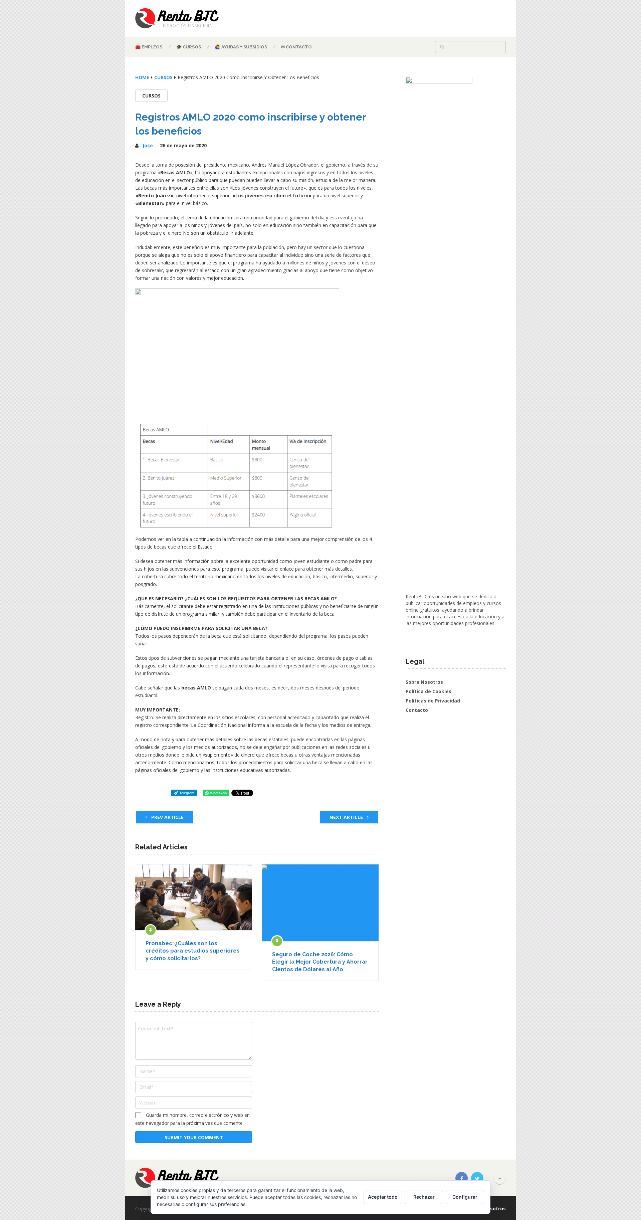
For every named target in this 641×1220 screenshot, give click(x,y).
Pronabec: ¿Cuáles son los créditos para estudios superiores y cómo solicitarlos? (193, 951)
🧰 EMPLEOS (148, 46)
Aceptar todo (383, 1197)
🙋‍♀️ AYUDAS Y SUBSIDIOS (241, 46)
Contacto (417, 710)
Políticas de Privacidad (433, 700)
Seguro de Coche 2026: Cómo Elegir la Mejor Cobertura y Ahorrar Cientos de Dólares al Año (320, 962)
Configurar (464, 1197)
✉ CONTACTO (296, 46)
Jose (148, 145)
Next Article (347, 817)
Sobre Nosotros (424, 682)
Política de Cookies (428, 691)
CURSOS (151, 95)
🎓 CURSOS (188, 46)
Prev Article (167, 817)
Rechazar (424, 1197)
